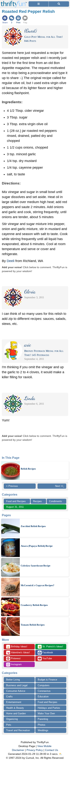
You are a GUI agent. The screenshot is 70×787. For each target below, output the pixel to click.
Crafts (9, 696)
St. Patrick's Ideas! (50, 646)
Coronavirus (44, 691)
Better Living (13, 679)
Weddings (43, 730)
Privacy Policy (35, 750)
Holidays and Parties (49, 707)
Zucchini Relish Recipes (33, 526)
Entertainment (13, 702)
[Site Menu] (39, 4)
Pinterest (15, 658)
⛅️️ (60, 753)
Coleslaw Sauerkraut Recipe (35, 565)
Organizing (12, 719)
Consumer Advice (15, 691)
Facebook (47, 652)
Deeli (10, 261)
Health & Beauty (15, 707)
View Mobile (44, 746)
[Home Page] (14, 2)
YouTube (47, 658)
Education (43, 696)
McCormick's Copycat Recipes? (37, 585)
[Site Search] (59, 4)
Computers (43, 685)
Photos (41, 724)
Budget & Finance (47, 679)
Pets (8, 724)
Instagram (16, 664)
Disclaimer (18, 750)
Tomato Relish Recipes (33, 624)
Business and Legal (16, 685)
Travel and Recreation (18, 730)
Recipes (37, 501)
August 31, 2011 (15, 506)
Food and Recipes (16, 501)
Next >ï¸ (59, 486)
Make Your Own (46, 713)
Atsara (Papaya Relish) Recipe (37, 546)
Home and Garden (16, 713)
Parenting (43, 719)
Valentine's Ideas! (18, 652)
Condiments (55, 501)
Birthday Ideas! (17, 646)
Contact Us (51, 750)
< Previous (12, 486)
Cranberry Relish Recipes (34, 605)
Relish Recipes (28, 468)
